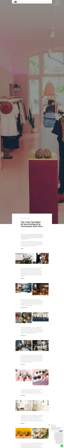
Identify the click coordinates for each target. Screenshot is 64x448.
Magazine (29, 1)
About (37, 1)
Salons (25, 1)
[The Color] (15, 2)
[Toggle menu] (19, 2)
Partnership (41, 1)
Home (22, 1)
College (33, 1)
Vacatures (45, 1)
